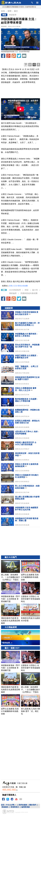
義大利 (35, 290)
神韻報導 (12, 15)
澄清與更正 (15, 807)
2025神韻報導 (15, 290)
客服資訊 (5, 807)
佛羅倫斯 (13, 293)
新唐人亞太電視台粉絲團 (18, 286)
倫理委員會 (25, 807)
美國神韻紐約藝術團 (28, 293)
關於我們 (32, 805)
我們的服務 (23, 805)
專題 (4, 15)
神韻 (26, 290)
